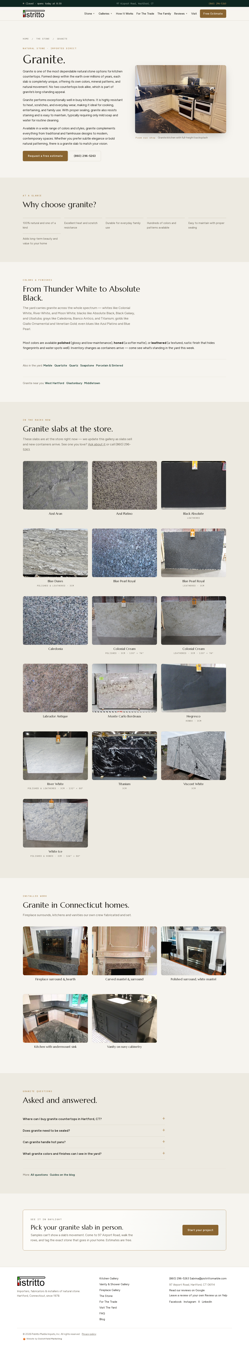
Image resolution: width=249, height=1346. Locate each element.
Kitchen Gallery (108, 1278)
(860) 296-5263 (217, 3)
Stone (88, 13)
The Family (164, 13)
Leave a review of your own (186, 1295)
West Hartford (54, 383)
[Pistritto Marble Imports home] (34, 13)
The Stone (43, 38)
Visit (194, 13)
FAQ (102, 1313)
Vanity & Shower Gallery (114, 1284)
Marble (47, 365)
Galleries (104, 13)
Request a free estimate (45, 156)
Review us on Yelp (216, 1295)
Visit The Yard (108, 1307)
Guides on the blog (62, 1174)
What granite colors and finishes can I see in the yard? (62, 1154)
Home (26, 38)
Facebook (175, 1301)
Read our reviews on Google (187, 1290)
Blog (102, 1319)
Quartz (73, 365)
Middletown (92, 383)
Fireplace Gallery (109, 1290)
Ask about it (97, 444)
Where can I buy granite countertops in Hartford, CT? (62, 1119)
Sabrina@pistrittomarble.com (208, 1278)
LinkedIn (207, 1301)
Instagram (190, 1301)
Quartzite (60, 365)
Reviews (179, 13)
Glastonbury (74, 383)
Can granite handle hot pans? (44, 1142)
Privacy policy (89, 1334)
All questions (39, 1174)
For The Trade (145, 13)
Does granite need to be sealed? (46, 1130)
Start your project (200, 1230)
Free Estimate (213, 13)
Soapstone (87, 365)
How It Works (124, 13)
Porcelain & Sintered (109, 365)
